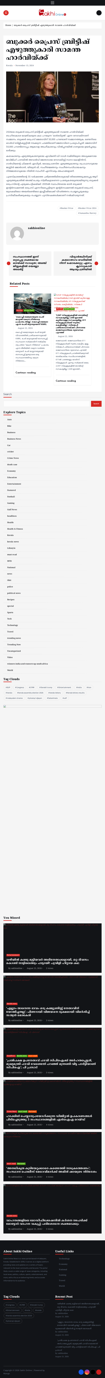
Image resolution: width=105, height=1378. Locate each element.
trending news (14, 638)
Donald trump (46, 687)
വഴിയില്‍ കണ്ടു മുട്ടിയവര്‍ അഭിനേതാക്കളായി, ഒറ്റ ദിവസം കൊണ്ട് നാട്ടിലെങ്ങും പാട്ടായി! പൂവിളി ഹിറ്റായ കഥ (77, 1307)
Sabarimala (52, 698)
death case (12, 465)
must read (12, 555)
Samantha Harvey (88, 213)
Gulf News (12, 510)
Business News (14, 439)
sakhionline (36, 228)
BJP (8, 687)
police (10, 587)
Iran (89, 687)
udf (65, 698)
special (10, 606)
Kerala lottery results (75, 692)
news (9, 574)
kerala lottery (55, 692)
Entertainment (14, 484)
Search (7, 394)
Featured (11, 490)
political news (14, 593)
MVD (9, 561)
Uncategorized (14, 651)
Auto (9, 420)
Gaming (10, 503)
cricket (10, 452)
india (80, 687)
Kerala (9, 65)
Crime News (13, 458)
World (10, 670)
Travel (10, 632)
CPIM (32, 687)
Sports (10, 612)
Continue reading (26, 373)
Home (8, 25)
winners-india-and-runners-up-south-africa (27, 664)
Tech (9, 619)
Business (11, 432)
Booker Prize (67, 208)
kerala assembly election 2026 (30, 692)
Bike (9, 426)
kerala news (29, 310)
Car (9, 445)
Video (10, 657)
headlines (11, 516)
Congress (20, 687)
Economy (11, 471)
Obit (9, 580)
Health (10, 522)
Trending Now (14, 645)
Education (12, 477)
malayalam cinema (15, 698)
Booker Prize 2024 (87, 208)
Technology (12, 625)
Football (11, 497)
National (11, 567)
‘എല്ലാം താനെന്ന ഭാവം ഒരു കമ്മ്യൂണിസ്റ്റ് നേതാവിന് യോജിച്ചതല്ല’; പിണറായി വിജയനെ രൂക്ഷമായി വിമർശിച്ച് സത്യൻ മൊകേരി (78, 1325)
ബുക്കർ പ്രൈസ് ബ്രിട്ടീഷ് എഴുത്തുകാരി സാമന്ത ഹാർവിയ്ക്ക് (45, 25)
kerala (9, 692)
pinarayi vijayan (35, 698)
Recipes (10, 600)
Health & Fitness (15, 529)
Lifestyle (11, 548)
